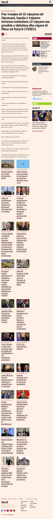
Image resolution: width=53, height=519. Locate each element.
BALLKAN (23, 507)
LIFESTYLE (24, 510)
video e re (9, 56)
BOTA (22, 508)
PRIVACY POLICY (12, 499)
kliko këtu (43, 94)
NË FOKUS (23, 505)
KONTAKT (4, 499)
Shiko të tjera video (37, 131)
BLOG (31, 505)
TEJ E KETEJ (33, 503)
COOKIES (20, 499)
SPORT (31, 501)
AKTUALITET (24, 501)
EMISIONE (32, 507)
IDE (22, 503)
